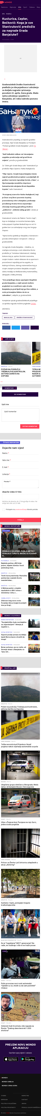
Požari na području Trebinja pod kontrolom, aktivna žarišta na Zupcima (13, 372)
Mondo (5, 1078)
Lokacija (6, 474)
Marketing (25, 1096)
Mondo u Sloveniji (12, 616)
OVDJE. (33, 303)
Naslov (5, 453)
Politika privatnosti (8, 1107)
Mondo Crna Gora (9, 1086)
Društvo (8, 14)
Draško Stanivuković (25, 318)
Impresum (4, 1100)
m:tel (7, 1113)
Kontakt (25, 1100)
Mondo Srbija (8, 1082)
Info (3, 14)
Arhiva (24, 1103)
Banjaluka (8, 318)
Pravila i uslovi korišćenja (31, 1107)
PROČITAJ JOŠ (10, 668)
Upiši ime (5, 405)
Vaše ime (6, 460)
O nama (3, 1096)
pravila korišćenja (21, 510)
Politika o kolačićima (8, 1103)
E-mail (5, 467)
